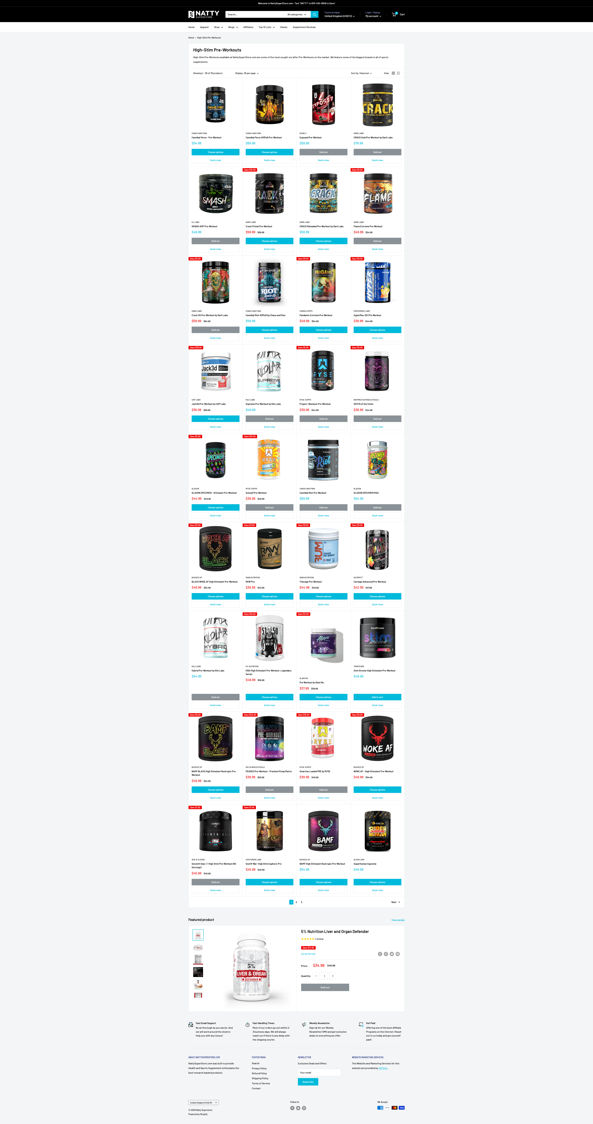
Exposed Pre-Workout (311, 137)
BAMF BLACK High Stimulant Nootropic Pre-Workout (214, 773)
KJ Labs (195, 222)
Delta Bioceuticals (255, 767)
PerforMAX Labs (362, 311)
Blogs (231, 27)
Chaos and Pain (199, 133)
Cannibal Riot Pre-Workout (313, 492)
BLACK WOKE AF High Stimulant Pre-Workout (215, 581)
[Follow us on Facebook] (292, 1108)
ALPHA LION (359, 859)
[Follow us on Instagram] (304, 1108)
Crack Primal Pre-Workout (259, 226)
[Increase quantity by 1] (333, 976)
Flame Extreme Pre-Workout (368, 226)
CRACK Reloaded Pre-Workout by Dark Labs (321, 226)
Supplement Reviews (304, 27)
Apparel (204, 27)
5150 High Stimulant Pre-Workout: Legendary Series (268, 672)
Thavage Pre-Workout (311, 581)
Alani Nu (304, 678)
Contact (256, 1088)
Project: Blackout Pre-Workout (315, 403)
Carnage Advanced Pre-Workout (370, 581)
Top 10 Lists (265, 27)
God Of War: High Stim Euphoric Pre (264, 863)
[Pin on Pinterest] (386, 953)
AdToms (383, 1068)
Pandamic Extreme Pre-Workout (316, 315)
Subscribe (308, 1081)
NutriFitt (358, 577)
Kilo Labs (250, 399)
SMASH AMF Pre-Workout (204, 226)
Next (393, 902)
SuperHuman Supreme (365, 863)
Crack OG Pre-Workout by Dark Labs (210, 315)
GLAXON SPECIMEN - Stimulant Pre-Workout (214, 492)
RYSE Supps (305, 399)
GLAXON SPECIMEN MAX (366, 492)
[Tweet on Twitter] (392, 953)
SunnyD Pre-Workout (256, 492)
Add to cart (377, 697)
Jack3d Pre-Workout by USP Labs (209, 403)
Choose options (215, 152)
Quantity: (306, 975)
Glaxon (195, 488)
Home (191, 27)
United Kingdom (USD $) (201, 1102)
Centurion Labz (253, 859)
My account (372, 15)
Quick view (215, 160)
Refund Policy (259, 1073)
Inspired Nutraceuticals (366, 399)
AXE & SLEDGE (198, 859)
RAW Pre (250, 581)
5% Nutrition (252, 666)
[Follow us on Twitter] (298, 1108)
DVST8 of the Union (363, 403)
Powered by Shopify (198, 1114)
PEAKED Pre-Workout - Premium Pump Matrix (269, 771)
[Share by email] (397, 953)
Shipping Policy (260, 1078)
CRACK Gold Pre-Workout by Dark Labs (373, 137)
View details (398, 919)
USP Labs (196, 399)
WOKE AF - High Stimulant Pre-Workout (373, 771)
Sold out (323, 152)
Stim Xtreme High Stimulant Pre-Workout (374, 670)
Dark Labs (359, 133)
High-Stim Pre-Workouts (209, 37)
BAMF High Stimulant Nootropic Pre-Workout (322, 863)
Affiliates (248, 27)
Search (255, 1063)
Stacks (283, 27)
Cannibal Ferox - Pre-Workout (206, 137)
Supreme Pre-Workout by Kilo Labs (263, 403)
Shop (217, 27)
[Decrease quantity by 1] (316, 976)
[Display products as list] (398, 73)
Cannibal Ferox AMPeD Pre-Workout (264, 137)
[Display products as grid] (393, 73)
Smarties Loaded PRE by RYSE (315, 771)
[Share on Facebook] (380, 953)
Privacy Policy (259, 1068)
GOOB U (303, 133)
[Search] (314, 14)
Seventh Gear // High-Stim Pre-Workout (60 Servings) (214, 865)
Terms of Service (261, 1083)
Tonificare (359, 666)
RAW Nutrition (253, 577)
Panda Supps (306, 311)
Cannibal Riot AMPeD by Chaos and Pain (265, 315)
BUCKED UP (197, 577)
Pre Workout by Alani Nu (312, 682)
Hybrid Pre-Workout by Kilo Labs (208, 670)
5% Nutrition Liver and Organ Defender (335, 931)
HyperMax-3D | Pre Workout (367, 315)
